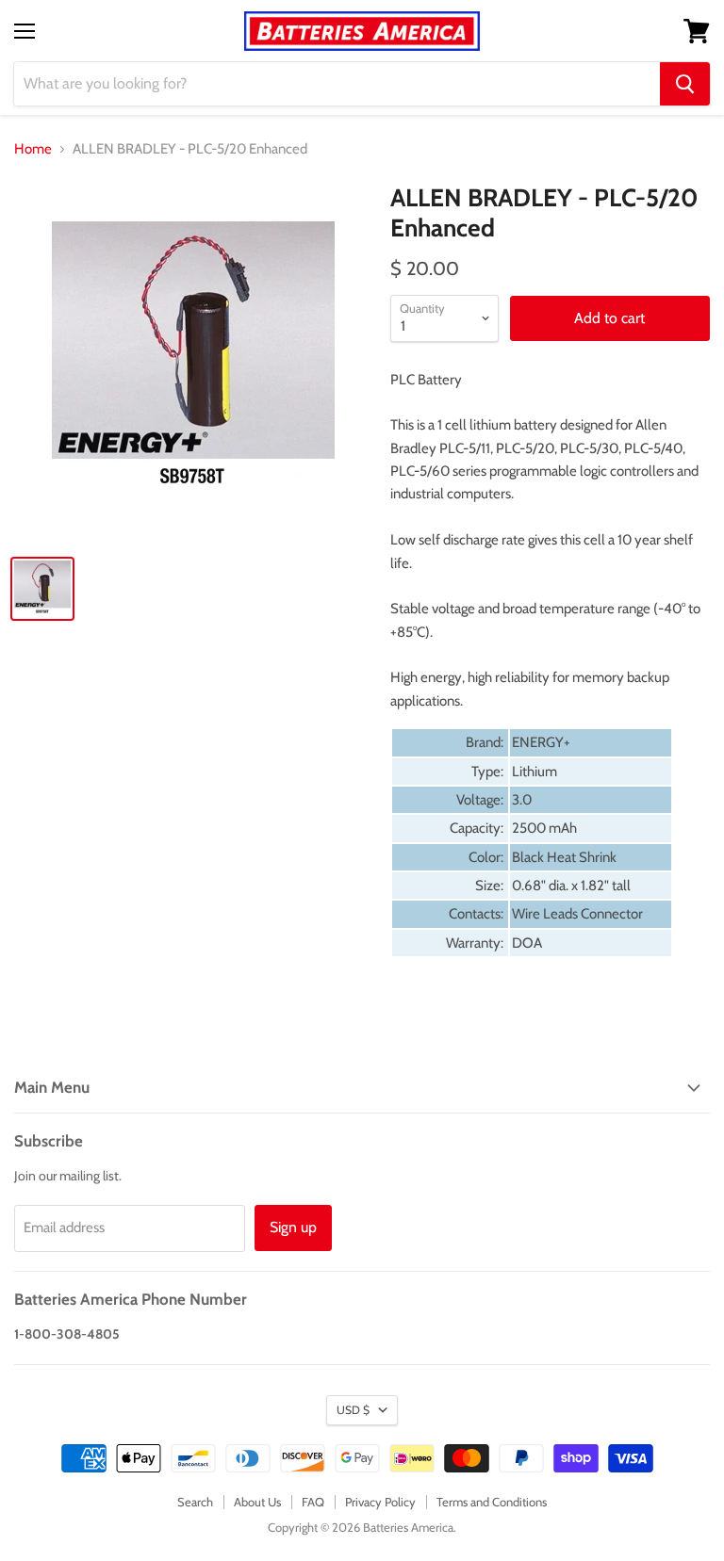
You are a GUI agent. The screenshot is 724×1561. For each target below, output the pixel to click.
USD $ (353, 1410)
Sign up (293, 1227)
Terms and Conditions (491, 1501)
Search (195, 1501)
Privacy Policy (380, 1501)
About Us (257, 1501)
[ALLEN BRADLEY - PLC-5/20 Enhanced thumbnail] (42, 589)
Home (33, 149)
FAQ (313, 1501)
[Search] (685, 84)
